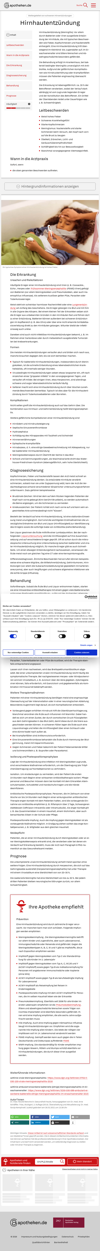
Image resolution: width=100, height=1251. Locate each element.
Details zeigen (86, 645)
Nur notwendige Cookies (18, 652)
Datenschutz (68, 1236)
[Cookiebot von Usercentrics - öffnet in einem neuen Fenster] (86, 597)
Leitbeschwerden (15, 45)
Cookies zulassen (81, 652)
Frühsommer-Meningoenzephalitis (48, 288)
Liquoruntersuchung (31, 536)
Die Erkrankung (14, 65)
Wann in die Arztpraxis (17, 55)
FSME (66, 1040)
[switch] (37, 636)
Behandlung (12, 85)
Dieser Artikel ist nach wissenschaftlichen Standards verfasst (56, 1133)
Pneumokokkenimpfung (68, 1004)
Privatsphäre (84, 1236)
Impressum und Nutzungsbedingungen (39, 1236)
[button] (19, 1117)
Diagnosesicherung (16, 75)
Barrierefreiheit (61, 1242)
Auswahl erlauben (50, 652)
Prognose (11, 95)
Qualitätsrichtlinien (41, 1242)
